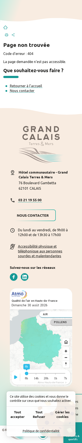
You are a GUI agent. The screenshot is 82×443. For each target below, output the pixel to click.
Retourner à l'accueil (26, 86)
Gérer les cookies (62, 414)
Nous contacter (22, 91)
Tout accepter (17, 414)
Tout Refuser (39, 414)
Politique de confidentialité (41, 431)
